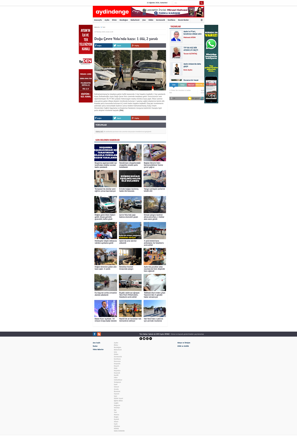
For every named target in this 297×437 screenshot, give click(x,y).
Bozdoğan (124, 20)
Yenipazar (117, 382)
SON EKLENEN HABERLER (107, 140)
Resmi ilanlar (183, 20)
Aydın (107, 20)
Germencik (160, 20)
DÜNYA (116, 429)
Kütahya (117, 426)
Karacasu (117, 361)
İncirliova (171, 20)
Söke (116, 378)
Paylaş (137, 45)
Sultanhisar (118, 380)
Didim (150, 20)
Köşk (115, 368)
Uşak (116, 424)
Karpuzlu (117, 364)
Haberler (97, 27)
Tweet (119, 45)
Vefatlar (117, 408)
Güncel (116, 387)
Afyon (116, 422)
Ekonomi (117, 391)
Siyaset (116, 394)
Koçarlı (116, 366)
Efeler (114, 20)
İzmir (116, 385)
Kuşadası (117, 371)
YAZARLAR (176, 26)
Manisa (116, 415)
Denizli (116, 419)
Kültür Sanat (118, 398)
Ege (115, 410)
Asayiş (116, 389)
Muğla (116, 417)
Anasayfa (98, 20)
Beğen (99, 45)
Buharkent (135, 20)
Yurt (103, 27)
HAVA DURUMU (119, 431)
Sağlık (116, 403)
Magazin (117, 405)
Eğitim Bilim (118, 401)
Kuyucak (117, 373)
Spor (115, 396)
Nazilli (116, 375)
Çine (144, 20)
